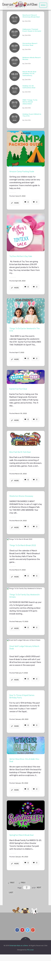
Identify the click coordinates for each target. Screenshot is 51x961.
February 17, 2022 (21, 621)
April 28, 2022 (20, 281)
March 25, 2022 (21, 474)
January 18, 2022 (21, 783)
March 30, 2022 (21, 413)
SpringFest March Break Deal (21, 835)
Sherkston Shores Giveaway (21, 496)
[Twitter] (28, 930)
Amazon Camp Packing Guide (21, 171)
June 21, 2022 (20, 196)
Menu (43, 5)
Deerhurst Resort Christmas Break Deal (30, 16)
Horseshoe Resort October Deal (29, 44)
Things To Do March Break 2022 (22, 545)
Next (39, 887)
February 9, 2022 (21, 673)
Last (11, 892)
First (12, 883)
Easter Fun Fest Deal (18, 389)
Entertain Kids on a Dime (19, 945)
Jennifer (28, 21)
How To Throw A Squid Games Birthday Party (21, 696)
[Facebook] (17, 930)
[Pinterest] (22, 930)
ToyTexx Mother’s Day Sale (20, 256)
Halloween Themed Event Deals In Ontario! (31, 30)
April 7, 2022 (19, 352)
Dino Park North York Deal (20, 452)
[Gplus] (33, 930)
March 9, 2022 (20, 570)
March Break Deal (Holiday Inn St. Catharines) (29, 73)
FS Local (30, 950)
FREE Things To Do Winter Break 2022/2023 (29, 102)
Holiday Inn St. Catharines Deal (28, 87)
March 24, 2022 (21, 521)
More (16, 203)
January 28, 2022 (21, 719)
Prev (23, 883)
